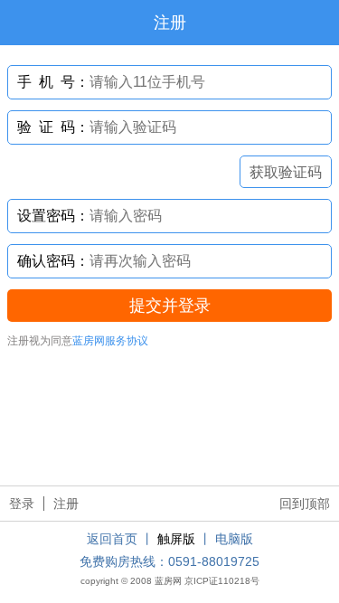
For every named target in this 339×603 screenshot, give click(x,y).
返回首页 (112, 539)
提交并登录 (170, 306)
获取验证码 (286, 172)
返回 (22, 22)
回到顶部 (304, 503)
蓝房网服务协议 (110, 340)
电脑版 (234, 539)
